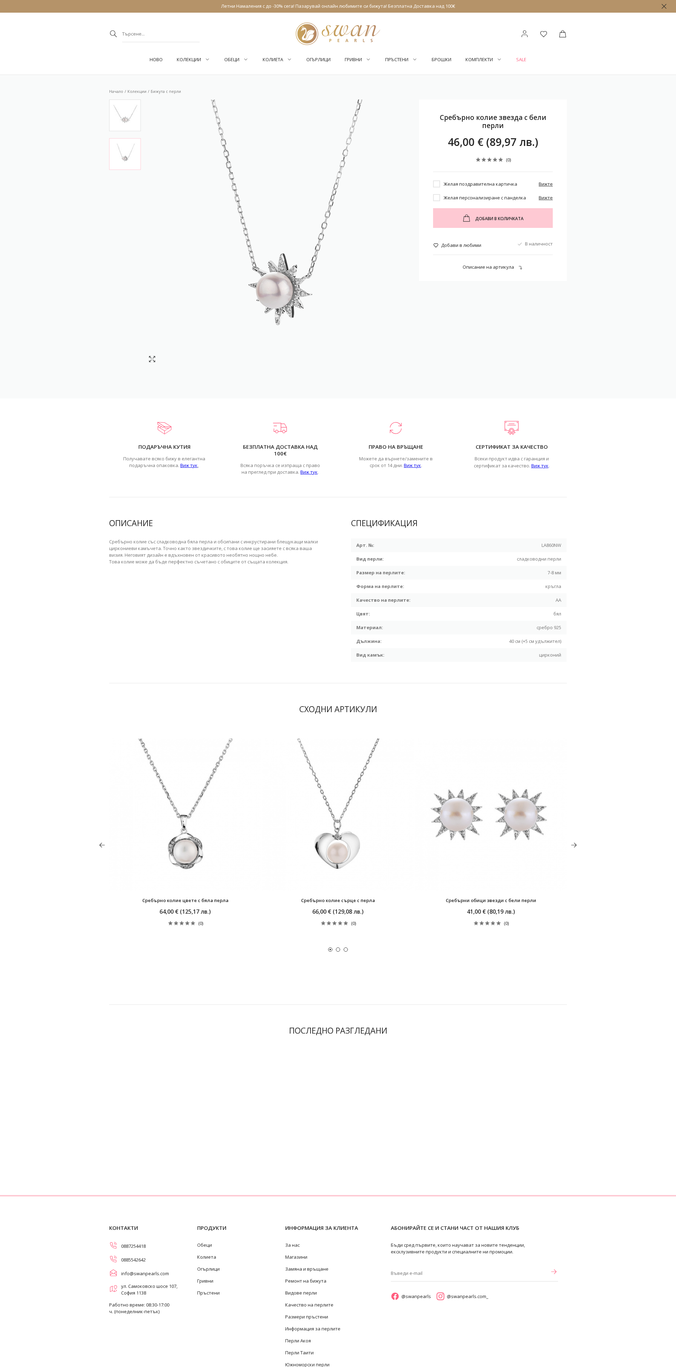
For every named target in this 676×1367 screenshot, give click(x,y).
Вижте (546, 184)
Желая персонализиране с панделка (485, 197)
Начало (116, 91)
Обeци (231, 59)
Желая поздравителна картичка (480, 184)
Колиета (273, 59)
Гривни (353, 59)
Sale (521, 59)
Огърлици (318, 59)
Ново (156, 59)
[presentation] (102, 845)
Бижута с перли (166, 91)
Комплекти (479, 59)
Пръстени (396, 59)
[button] (330, 949)
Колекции (189, 59)
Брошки (441, 59)
